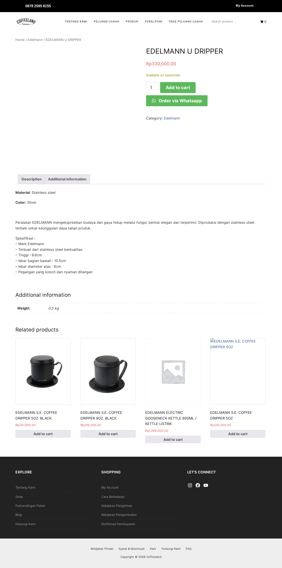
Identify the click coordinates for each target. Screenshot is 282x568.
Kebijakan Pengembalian (119, 515)
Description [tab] (32, 179)
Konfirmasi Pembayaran (118, 524)
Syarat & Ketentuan (132, 548)
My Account (245, 5)
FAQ (188, 548)
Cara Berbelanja (112, 496)
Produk (132, 21)
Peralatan (153, 21)
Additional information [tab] (67, 179)
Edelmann (35, 40)
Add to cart (178, 87)
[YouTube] (205, 485)
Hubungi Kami (25, 524)
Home (20, 40)
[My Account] (231, 5)
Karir (153, 548)
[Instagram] (190, 485)
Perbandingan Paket (30, 506)
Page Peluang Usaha (186, 21)
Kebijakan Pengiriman (116, 506)
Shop (19, 496)
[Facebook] (197, 485)
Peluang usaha (106, 21)
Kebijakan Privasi (102, 548)
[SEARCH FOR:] (232, 21)
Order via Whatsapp (180, 100)
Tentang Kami (76, 21)
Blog (18, 515)
